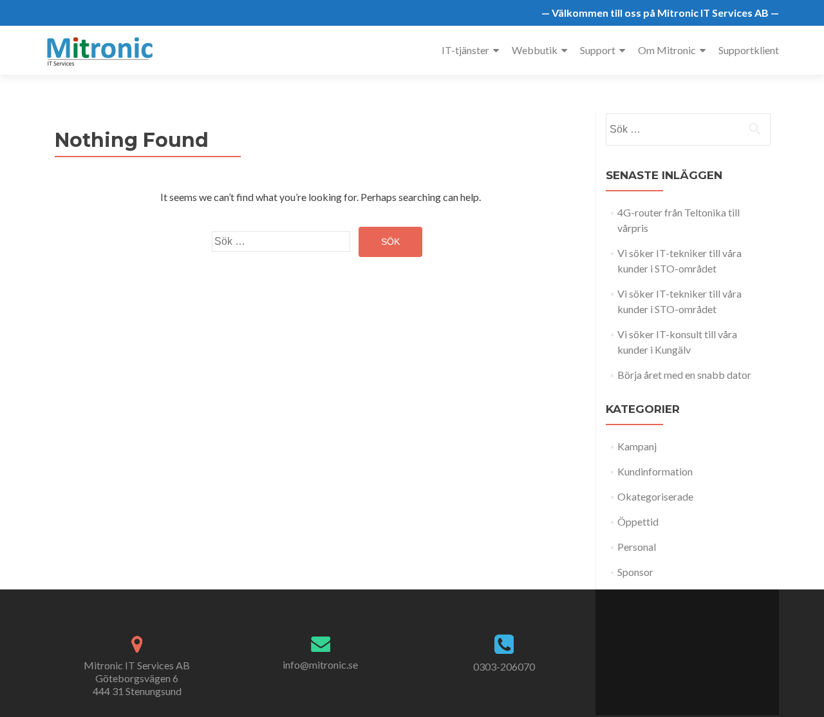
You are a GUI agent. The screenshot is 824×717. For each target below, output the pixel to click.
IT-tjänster (465, 50)
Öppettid (638, 521)
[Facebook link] (666, 645)
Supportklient (748, 50)
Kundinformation (655, 471)
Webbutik (534, 50)
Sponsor (635, 572)
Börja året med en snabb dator (684, 374)
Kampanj (637, 446)
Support (597, 50)
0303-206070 (504, 666)
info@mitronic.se (320, 664)
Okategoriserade (655, 496)
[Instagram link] (708, 645)
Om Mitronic (667, 50)
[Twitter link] (679, 645)
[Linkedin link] (694, 645)
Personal (636, 546)
